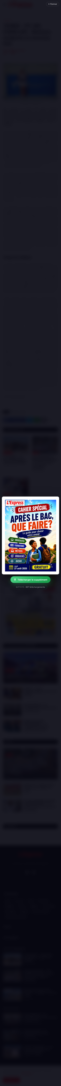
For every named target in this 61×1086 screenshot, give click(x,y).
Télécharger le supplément (32, 579)
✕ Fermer (52, 4)
